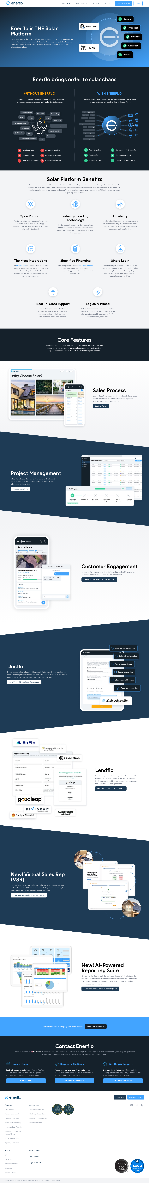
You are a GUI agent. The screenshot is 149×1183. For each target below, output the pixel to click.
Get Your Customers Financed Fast (110, 788)
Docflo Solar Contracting (13, 1123)
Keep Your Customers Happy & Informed (99, 579)
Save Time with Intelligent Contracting (24, 682)
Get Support (34, 1157)
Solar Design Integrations (37, 1114)
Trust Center (44, 1180)
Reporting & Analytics (12, 1143)
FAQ (6, 1155)
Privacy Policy (33, 1180)
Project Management (12, 1114)
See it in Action (101, 406)
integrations (21, 266)
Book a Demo (26, 1081)
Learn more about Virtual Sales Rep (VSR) (29, 895)
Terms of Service (21, 1180)
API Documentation (35, 1123)
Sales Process (9, 1110)
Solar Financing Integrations (38, 1118)
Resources (8, 1168)
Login (138, 3)
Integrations (34, 1105)
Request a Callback (74, 1081)
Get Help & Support (123, 1081)
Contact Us (8, 1159)
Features (8, 1105)
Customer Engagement (13, 1118)
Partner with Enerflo (11, 1164)
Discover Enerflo (123, 3)
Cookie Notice (55, 1180)
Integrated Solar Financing (13, 1127)
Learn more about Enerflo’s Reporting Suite (100, 989)
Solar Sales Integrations (36, 1110)
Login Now (120, 1097)
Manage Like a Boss (20, 489)
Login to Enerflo (35, 1163)
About (7, 1150)
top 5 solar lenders (85, 266)
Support (108, 3)
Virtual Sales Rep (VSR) (12, 1138)
